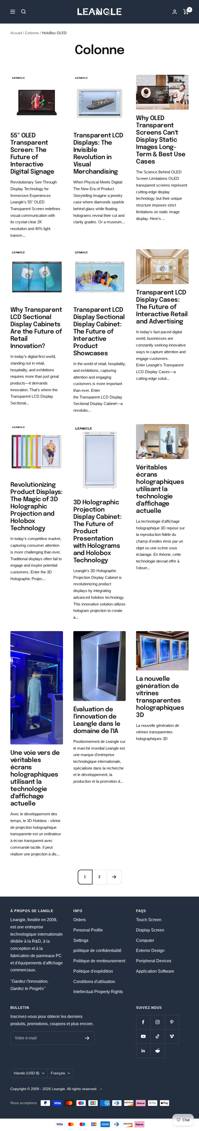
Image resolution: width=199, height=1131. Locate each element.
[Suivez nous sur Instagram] (157, 1022)
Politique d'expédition (93, 971)
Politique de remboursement (99, 961)
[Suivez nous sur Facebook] (143, 1022)
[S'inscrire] (87, 1038)
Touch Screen (148, 920)
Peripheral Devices (153, 961)
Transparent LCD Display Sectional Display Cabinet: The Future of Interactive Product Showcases (99, 332)
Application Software (155, 971)
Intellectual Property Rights (98, 991)
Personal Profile (88, 930)
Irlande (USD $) (26, 1073)
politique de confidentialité (97, 950)
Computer (145, 940)
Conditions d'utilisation (94, 981)
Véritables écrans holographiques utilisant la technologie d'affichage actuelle (160, 489)
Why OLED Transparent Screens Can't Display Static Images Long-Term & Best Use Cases (160, 140)
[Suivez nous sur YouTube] (143, 1036)
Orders (79, 920)
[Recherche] (23, 11)
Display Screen (150, 930)
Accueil (16, 33)
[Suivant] (114, 877)
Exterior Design (150, 950)
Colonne (32, 33)
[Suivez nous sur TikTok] (157, 1036)
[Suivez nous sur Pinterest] (172, 1022)
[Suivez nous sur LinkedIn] (143, 1051)
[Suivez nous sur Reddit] (157, 1051)
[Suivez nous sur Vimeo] (172, 1036)
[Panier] (186, 11)
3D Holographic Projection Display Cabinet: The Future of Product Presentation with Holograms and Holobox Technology (97, 531)
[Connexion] (174, 12)
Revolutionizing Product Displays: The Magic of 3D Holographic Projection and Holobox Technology (36, 507)
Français (58, 1073)
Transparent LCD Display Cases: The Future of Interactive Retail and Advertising (162, 307)
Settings (80, 940)
